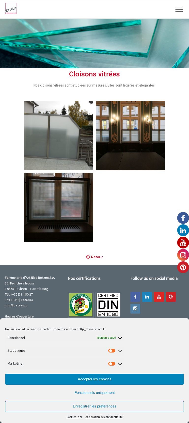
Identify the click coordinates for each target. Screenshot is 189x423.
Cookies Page (74, 417)
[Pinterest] (171, 297)
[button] (94, 257)
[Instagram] (135, 309)
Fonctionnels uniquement (95, 392)
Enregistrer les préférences (94, 406)
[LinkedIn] (147, 297)
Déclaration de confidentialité (104, 417)
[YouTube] (159, 297)
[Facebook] (135, 297)
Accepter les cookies (94, 379)
